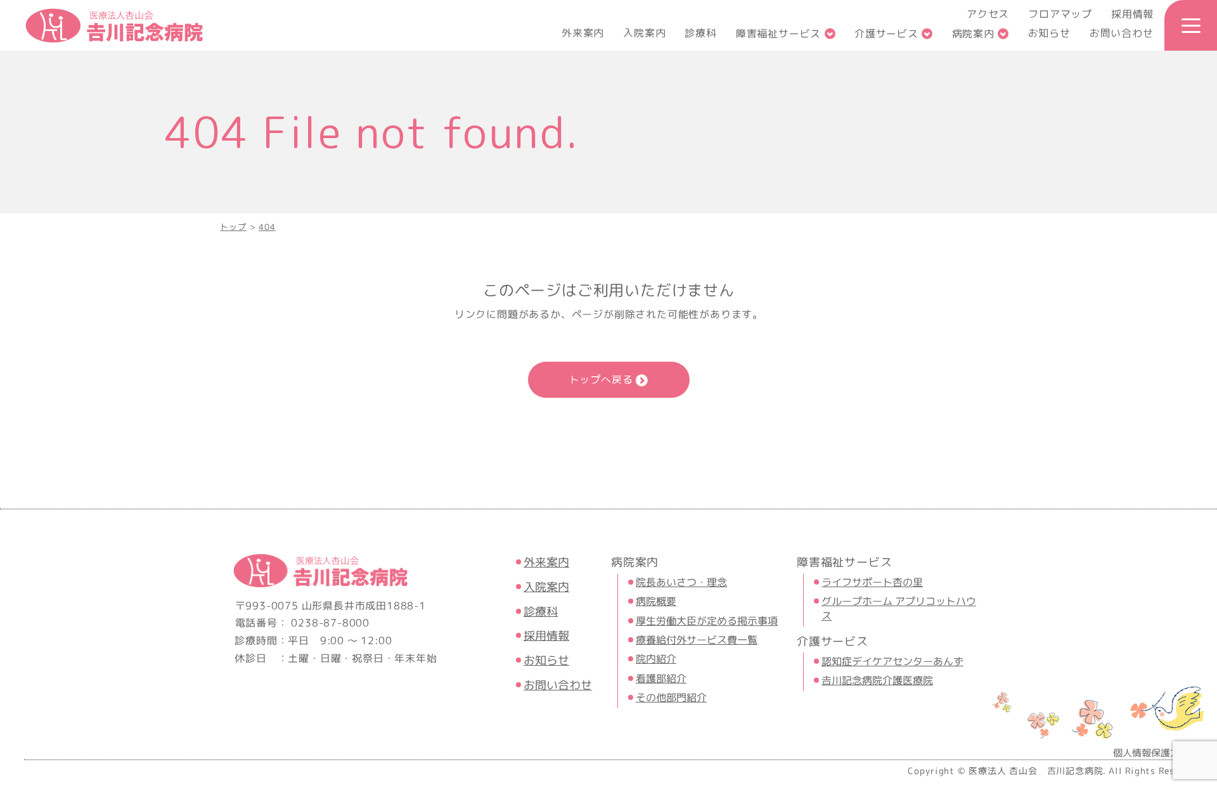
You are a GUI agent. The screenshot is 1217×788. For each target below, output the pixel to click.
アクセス (988, 14)
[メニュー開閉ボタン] (1190, 25)
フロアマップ (1060, 14)
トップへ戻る (601, 379)
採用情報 (1132, 14)
